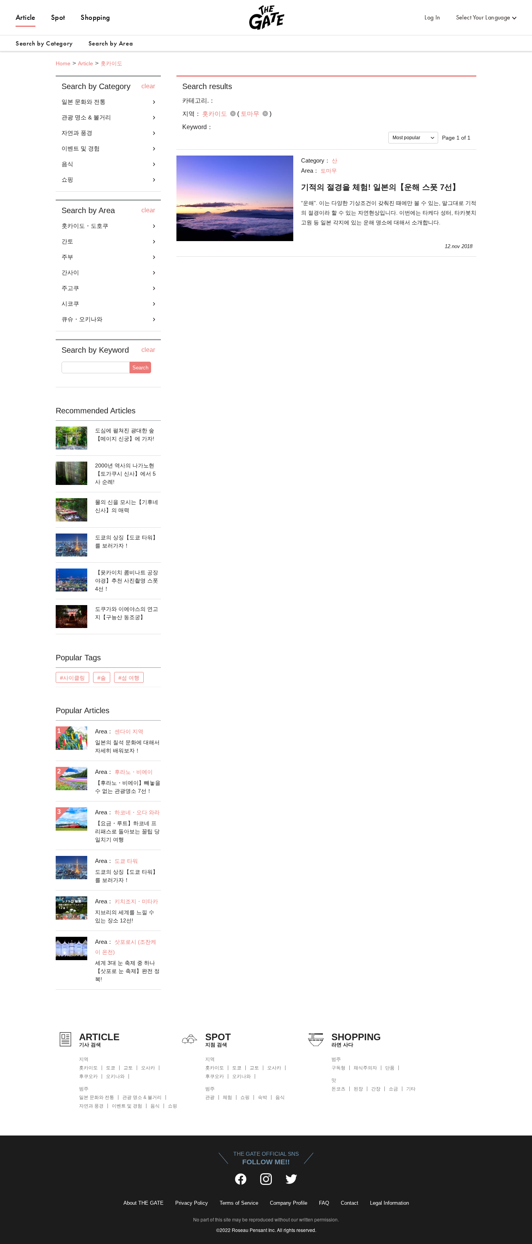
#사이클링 (72, 678)
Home (63, 63)
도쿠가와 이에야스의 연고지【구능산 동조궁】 (126, 613)
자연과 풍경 (91, 1106)
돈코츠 (338, 1089)
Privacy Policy (191, 1203)
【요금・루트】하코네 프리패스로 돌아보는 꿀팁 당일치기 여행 (127, 831)
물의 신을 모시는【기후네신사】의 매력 (126, 506)
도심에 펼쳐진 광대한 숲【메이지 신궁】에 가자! (124, 434)
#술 (101, 678)
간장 (376, 1089)
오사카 (148, 1068)
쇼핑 (172, 1106)
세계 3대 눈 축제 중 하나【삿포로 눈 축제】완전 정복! (127, 971)
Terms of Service (239, 1203)
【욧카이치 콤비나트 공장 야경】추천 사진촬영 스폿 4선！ (126, 580)
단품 (390, 1068)
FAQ (324, 1203)
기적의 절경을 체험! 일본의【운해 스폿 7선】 (380, 187)
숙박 (262, 1097)
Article (25, 17)
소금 (393, 1089)
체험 (227, 1097)
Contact (349, 1203)
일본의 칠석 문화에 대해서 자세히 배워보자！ (127, 746)
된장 (358, 1089)
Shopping (95, 17)
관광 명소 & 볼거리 (142, 1097)
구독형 (338, 1068)
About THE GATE (143, 1203)
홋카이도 (111, 63)
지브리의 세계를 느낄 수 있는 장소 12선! (124, 916)
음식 (155, 1106)
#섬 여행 (128, 678)
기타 (411, 1089)
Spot (58, 17)
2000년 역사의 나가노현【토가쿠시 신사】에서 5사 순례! (125, 473)
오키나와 (115, 1076)
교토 (128, 1068)
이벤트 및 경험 (127, 1106)
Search (140, 368)
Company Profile (288, 1203)
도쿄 (110, 1068)
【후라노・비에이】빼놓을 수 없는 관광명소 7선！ (127, 787)
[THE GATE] (266, 17)
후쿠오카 (88, 1076)
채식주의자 (365, 1068)
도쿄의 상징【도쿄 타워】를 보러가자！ (126, 541)
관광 (210, 1097)
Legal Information (389, 1203)
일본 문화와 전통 (96, 1097)
